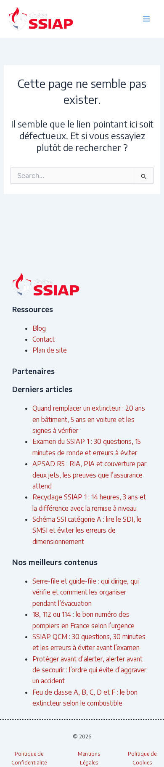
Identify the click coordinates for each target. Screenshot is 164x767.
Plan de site (49, 350)
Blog (39, 328)
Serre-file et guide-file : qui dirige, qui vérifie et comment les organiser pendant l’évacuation (85, 592)
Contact (43, 339)
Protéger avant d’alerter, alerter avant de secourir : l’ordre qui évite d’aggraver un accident (89, 670)
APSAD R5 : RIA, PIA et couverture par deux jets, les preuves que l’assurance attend (89, 474)
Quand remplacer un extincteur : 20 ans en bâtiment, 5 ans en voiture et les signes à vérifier (88, 419)
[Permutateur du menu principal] (146, 19)
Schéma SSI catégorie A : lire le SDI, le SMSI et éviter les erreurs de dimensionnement (87, 530)
